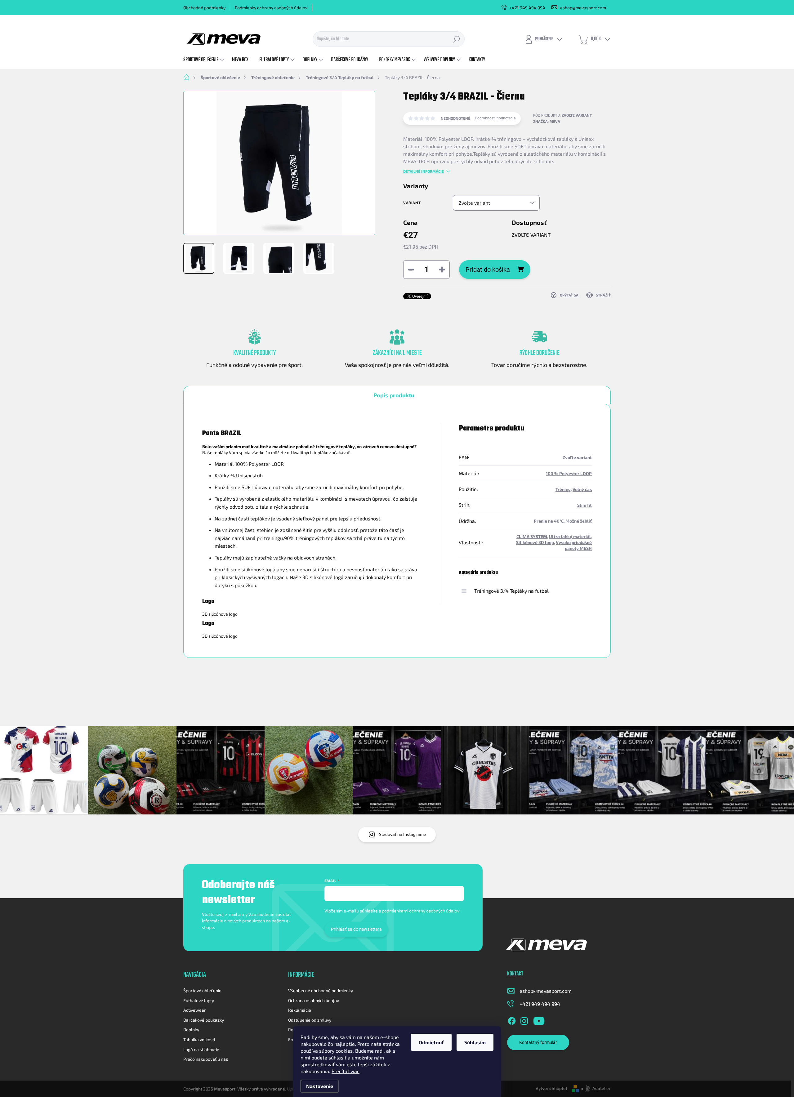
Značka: (546, 121)
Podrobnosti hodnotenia (495, 118)
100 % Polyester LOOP (569, 473)
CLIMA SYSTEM (531, 536)
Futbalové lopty (198, 1000)
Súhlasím (475, 1042)
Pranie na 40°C (549, 521)
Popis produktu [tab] (393, 395)
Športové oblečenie (202, 990)
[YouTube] (539, 1019)
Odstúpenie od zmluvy (309, 1020)
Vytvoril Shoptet (551, 1088)
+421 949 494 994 (540, 1004)
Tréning (563, 489)
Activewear (194, 1010)
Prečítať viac (345, 1071)
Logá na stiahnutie (201, 1049)
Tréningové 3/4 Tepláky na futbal (511, 591)
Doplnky (191, 1029)
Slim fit (584, 505)
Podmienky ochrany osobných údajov (271, 7)
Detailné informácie (423, 171)
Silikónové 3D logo (535, 542)
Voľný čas (582, 489)
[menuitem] (204, 60)
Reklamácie (299, 1010)
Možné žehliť (578, 521)
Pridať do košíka (488, 269)
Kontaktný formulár (538, 1042)
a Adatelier (596, 1088)
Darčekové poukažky (203, 1020)
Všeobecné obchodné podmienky (320, 990)
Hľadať (457, 39)
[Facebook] (511, 1019)
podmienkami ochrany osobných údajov (420, 910)
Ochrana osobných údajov (313, 1000)
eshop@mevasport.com (546, 991)
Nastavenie (319, 1086)
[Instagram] (524, 1019)
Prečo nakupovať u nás (205, 1059)
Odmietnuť (431, 1042)
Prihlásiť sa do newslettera (356, 929)
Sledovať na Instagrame (402, 834)
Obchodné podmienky (204, 7)
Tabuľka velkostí (199, 1039)
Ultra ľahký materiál (570, 536)
